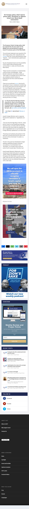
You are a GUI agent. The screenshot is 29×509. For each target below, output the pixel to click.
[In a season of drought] (5, 373)
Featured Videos (5, 474)
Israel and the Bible (6, 463)
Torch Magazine (14, 382)
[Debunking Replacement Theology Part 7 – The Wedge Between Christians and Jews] (5, 378)
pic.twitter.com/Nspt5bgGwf (19, 108)
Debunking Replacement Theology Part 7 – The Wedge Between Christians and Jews (16, 379)
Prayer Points (16, 354)
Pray (2, 490)
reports (17, 83)
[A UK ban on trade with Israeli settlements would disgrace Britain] (5, 359)
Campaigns (4, 497)
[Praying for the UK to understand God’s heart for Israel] (5, 353)
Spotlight (3, 459)
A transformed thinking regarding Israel (16, 386)
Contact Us (4, 431)
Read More (10, 234)
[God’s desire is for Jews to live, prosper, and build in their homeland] (5, 366)
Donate (3, 494)
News (18, 22)
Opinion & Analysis (5, 467)
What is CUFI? (4, 424)
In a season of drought (12, 371)
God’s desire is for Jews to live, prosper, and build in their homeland (16, 366)
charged (5, 56)
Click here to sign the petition (14, 193)
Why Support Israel (5, 427)
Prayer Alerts (16, 373)
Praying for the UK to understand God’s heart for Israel (16, 352)
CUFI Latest (4, 470)
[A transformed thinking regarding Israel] (5, 388)
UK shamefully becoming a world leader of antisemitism (13, 217)
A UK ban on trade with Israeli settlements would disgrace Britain (15, 359)
